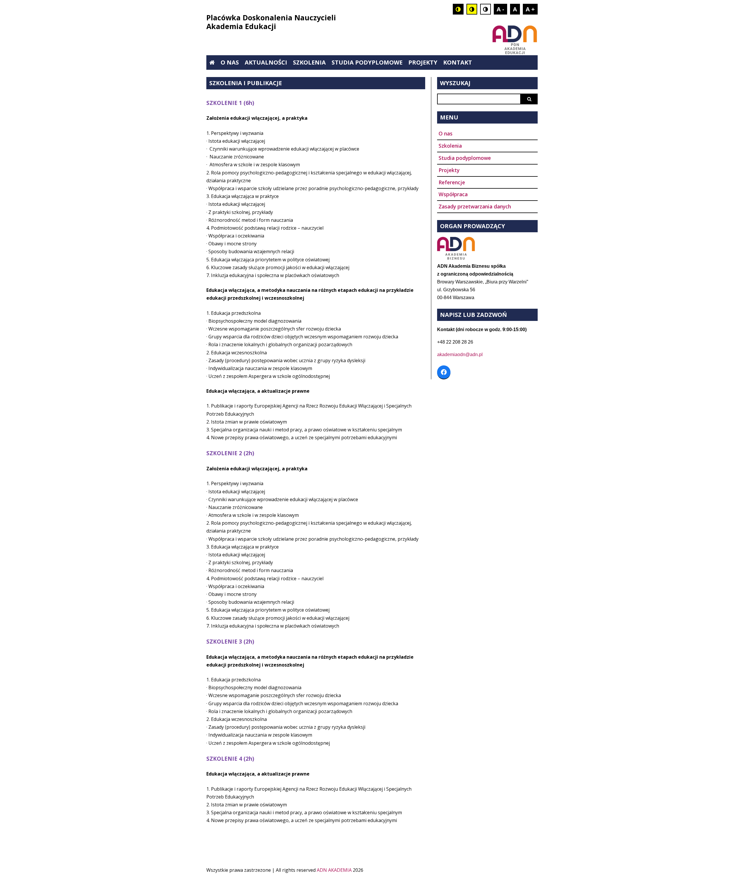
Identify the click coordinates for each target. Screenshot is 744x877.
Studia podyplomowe (367, 62)
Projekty (422, 62)
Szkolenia (309, 62)
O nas (230, 62)
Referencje (452, 182)
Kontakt (457, 62)
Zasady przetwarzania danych (475, 206)
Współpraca (453, 194)
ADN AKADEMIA (334, 870)
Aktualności (266, 62)
